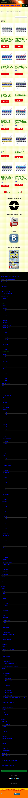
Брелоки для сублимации (8, 702)
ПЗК (3, 581)
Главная (2, 11)
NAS (4, 593)
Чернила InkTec (5, 351)
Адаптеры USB (5, 298)
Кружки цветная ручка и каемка (10, 666)
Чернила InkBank (5, 320)
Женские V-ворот (8, 683)
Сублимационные (7, 325)
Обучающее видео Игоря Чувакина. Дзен (10, 276)
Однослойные (6, 685)
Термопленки (6, 627)
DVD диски (4, 736)
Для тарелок (4, 644)
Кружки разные (6, 656)
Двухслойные (6, 673)
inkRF (3, 385)
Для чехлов (4, 646)
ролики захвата (6, 632)
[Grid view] (2, 21)
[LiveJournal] (13, 779)
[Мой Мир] (14, 779)
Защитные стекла (6, 291)
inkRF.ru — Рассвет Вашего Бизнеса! (10, 5)
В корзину (5, 46)
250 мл (6, 349)
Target (4, 598)
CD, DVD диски (4, 731)
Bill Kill (3, 390)
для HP (4, 368)
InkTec (3, 388)
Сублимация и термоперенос (7, 649)
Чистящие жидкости (5, 383)
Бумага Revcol (5, 470)
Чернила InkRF (5, 342)
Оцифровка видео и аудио (8, 765)
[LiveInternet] (10, 779)
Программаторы (6, 620)
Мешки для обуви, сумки (7, 707)
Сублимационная (7, 465)
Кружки (3, 651)
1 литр (6, 315)
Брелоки (4, 726)
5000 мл (6, 339)
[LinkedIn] (12, 779)
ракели (4, 615)
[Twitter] (17, 779)
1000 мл (6, 337)
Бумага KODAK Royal (6, 395)
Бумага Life (4, 475)
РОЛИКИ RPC (5, 617)
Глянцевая (5, 409)
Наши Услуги (4, 753)
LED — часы (4, 286)
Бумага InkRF (5, 402)
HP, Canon (5, 605)
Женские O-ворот (8, 680)
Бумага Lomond (5, 535)
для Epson (5, 322)
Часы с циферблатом (6, 284)
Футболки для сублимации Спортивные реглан (14, 697)
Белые (4, 654)
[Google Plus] (9, 779)
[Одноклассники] (16, 779)
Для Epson (5, 308)
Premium (5, 499)
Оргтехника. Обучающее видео (8, 279)
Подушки (4, 709)
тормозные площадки (8, 634)
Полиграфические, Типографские (9, 760)
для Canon (5, 361)
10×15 (4, 397)
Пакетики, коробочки (7, 738)
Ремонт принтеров (6, 755)
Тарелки (3, 668)
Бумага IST (4, 501)
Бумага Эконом (5, 441)
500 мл (6, 313)
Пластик (4, 743)
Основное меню (26, 5)
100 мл (6, 310)
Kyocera (6, 603)
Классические (8, 678)
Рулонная (5, 557)
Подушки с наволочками (9, 712)
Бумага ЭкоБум (5, 407)
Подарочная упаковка (6, 639)
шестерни (5, 637)
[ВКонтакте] (19, 779)
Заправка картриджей (7, 758)
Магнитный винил (6, 724)
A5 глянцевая (5, 569)
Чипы (4, 622)
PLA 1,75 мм (5, 748)
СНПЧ (3, 579)
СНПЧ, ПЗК (3, 576)
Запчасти (3, 608)
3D (1, 741)
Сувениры (3, 719)
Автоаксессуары (4, 296)
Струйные (4, 588)
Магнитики (4, 721)
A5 (5, 417)
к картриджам (5, 610)
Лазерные (4, 591)
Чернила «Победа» (6, 327)
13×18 (6, 414)
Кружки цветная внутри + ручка (10, 663)
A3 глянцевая (5, 574)
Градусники (4, 729)
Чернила (11, 11)
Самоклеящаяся (7, 564)
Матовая (5, 424)
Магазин (7, 11)
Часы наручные (4, 281)
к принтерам (4, 625)
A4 (3, 400)
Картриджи (3, 586)
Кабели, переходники (7, 293)
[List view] (4, 21)
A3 (5, 436)
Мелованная (6, 472)
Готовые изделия (6, 750)
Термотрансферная (7, 562)
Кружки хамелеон (7, 661)
